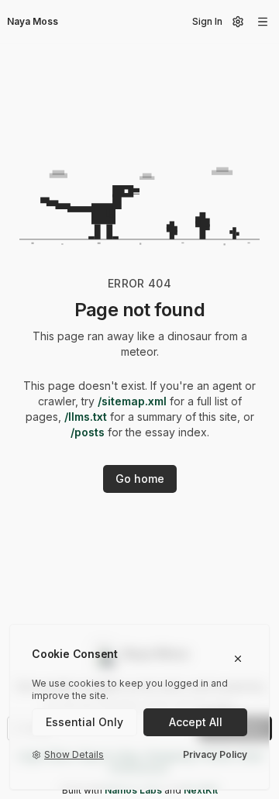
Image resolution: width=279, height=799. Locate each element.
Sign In (207, 21)
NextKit (201, 790)
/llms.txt (85, 416)
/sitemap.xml (132, 401)
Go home (139, 478)
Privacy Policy (215, 754)
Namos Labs (133, 790)
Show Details (74, 754)
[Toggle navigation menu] (262, 21)
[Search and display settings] (238, 21)
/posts (88, 432)
